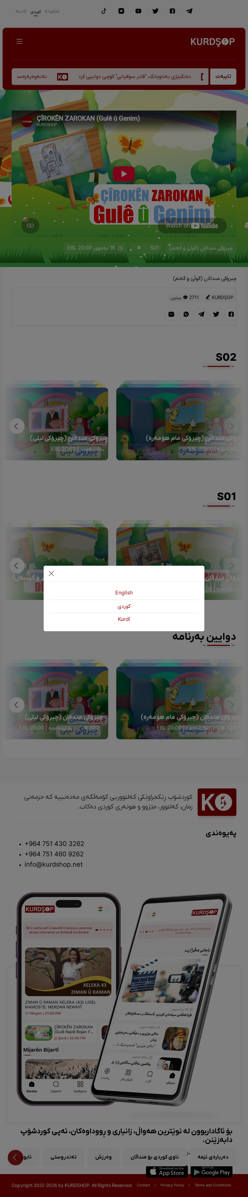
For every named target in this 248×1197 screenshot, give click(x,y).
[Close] (51, 573)
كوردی (124, 606)
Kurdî (124, 619)
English (124, 593)
